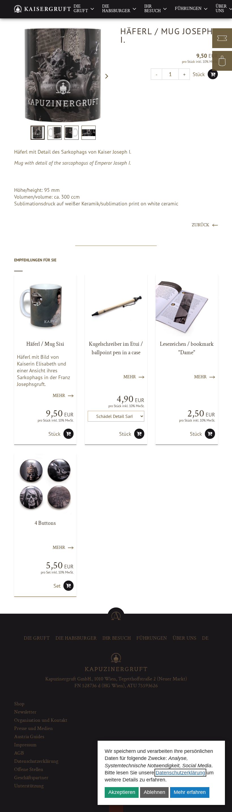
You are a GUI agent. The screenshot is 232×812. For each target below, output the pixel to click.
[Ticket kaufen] (222, 38)
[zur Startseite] (42, 9)
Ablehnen (154, 792)
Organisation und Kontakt (40, 720)
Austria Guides (29, 736)
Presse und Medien (33, 728)
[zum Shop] (222, 61)
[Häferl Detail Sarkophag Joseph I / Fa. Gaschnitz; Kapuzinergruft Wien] (63, 75)
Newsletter (25, 712)
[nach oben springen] (116, 615)
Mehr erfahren (190, 792)
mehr (59, 395)
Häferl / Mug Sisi (45, 344)
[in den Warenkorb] (213, 74)
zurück (200, 225)
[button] (107, 76)
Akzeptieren (121, 792)
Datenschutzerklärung (180, 773)
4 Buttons (45, 523)
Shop (19, 704)
